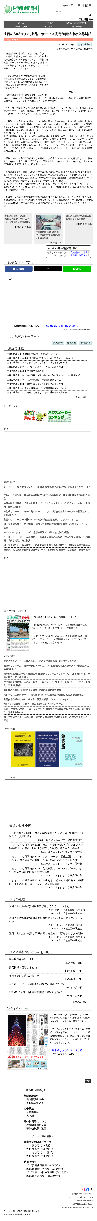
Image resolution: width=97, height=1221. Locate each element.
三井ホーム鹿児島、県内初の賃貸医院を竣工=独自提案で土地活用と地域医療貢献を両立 (47, 496)
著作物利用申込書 (36, 1128)
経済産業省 (85, 342)
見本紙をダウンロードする (67, 1050)
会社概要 (48, 26)
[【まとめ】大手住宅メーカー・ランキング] (59, 421)
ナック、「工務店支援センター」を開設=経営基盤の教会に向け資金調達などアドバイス (47, 488)
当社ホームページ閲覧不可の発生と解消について (37, 984)
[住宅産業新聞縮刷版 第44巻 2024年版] (71, 768)
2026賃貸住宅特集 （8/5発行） (43, 1165)
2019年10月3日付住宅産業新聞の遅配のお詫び (35, 992)
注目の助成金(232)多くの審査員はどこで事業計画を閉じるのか (37, 388)
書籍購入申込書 (35, 1102)
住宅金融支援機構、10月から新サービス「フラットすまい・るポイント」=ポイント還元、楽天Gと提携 (47, 504)
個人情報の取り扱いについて (82, 1194)
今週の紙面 (49, 23)
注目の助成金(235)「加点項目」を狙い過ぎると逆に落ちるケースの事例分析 (43, 375)
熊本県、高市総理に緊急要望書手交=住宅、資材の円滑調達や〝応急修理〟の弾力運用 (47, 550)
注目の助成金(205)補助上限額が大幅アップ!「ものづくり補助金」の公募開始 (18, 219)
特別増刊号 (76, 839)
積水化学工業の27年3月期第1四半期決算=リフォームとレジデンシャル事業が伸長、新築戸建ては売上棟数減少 (47, 675)
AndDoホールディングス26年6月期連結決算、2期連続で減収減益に (37, 532)
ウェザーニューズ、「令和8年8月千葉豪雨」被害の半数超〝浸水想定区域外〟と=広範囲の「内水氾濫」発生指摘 (47, 538)
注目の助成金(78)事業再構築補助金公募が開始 (78, 217)
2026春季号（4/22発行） (40, 1149)
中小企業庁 (58, 342)
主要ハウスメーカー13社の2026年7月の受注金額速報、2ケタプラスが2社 (41, 519)
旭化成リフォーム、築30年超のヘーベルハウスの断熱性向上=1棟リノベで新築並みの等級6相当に (46, 513)
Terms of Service (82, 1207)
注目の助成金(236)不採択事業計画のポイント (28, 371)
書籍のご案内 (21, 26)
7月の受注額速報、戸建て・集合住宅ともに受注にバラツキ (33, 704)
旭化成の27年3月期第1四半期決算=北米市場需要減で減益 (32, 690)
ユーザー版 (63, 839)
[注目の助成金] (35, 421)
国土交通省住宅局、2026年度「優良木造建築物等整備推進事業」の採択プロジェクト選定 (47, 525)
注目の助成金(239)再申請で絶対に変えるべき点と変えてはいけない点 (40, 358)
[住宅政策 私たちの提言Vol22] (47, 768)
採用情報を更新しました (23, 959)
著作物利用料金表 (36, 1125)
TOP (87, 1081)
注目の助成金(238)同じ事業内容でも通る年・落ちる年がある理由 (38, 362)
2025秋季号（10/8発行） (40, 1156)
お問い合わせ (76, 26)
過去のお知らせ (81, 1002)
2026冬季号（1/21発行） (40, 1152)
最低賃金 (71, 342)
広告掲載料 (32, 1112)
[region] (71, 71)
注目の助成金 (84, 44)
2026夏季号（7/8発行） (39, 1145)
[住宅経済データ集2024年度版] (23, 768)
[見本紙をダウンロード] (27, 1069)
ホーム (21, 23)
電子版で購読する (79, 255)
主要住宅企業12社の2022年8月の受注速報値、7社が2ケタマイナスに (38, 699)
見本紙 (30, 1115)
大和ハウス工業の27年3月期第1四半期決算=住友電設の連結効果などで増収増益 (44, 694)
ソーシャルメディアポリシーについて (79, 1197)
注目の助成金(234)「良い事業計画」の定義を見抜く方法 (34, 380)
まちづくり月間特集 (70, 851)
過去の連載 (80, 397)
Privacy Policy (67, 1207)
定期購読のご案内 (79, 252)
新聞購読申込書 (35, 1099)
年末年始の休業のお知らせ (24, 975)
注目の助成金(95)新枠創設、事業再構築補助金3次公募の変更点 (48, 235)
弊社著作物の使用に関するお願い (62, 326)
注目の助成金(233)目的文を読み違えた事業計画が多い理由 (35, 384)
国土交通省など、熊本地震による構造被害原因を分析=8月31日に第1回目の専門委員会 (47, 545)
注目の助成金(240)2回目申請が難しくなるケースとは (32, 354)
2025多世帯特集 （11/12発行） (43, 1175)
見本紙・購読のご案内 (76, 23)
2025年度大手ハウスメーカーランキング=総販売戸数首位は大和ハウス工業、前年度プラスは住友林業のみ (47, 710)
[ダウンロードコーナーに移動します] (18, 650)
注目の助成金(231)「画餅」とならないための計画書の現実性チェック (40, 392)
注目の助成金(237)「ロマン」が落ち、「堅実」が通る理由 (35, 367)
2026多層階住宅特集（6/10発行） (45, 1168)
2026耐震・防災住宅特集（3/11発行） (47, 1172)
